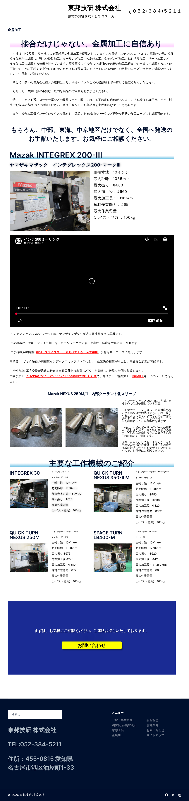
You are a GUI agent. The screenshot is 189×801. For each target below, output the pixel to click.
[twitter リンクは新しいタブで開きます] (173, 795)
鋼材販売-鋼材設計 (124, 725)
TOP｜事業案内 (122, 720)
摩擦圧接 (118, 730)
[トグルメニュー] (8, 11)
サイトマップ (155, 735)
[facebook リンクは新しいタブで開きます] (166, 795)
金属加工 (118, 735)
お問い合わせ (155, 730)
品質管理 (152, 720)
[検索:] (35, 714)
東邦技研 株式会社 (94, 7)
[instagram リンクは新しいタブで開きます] (179, 795)
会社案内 (152, 725)
